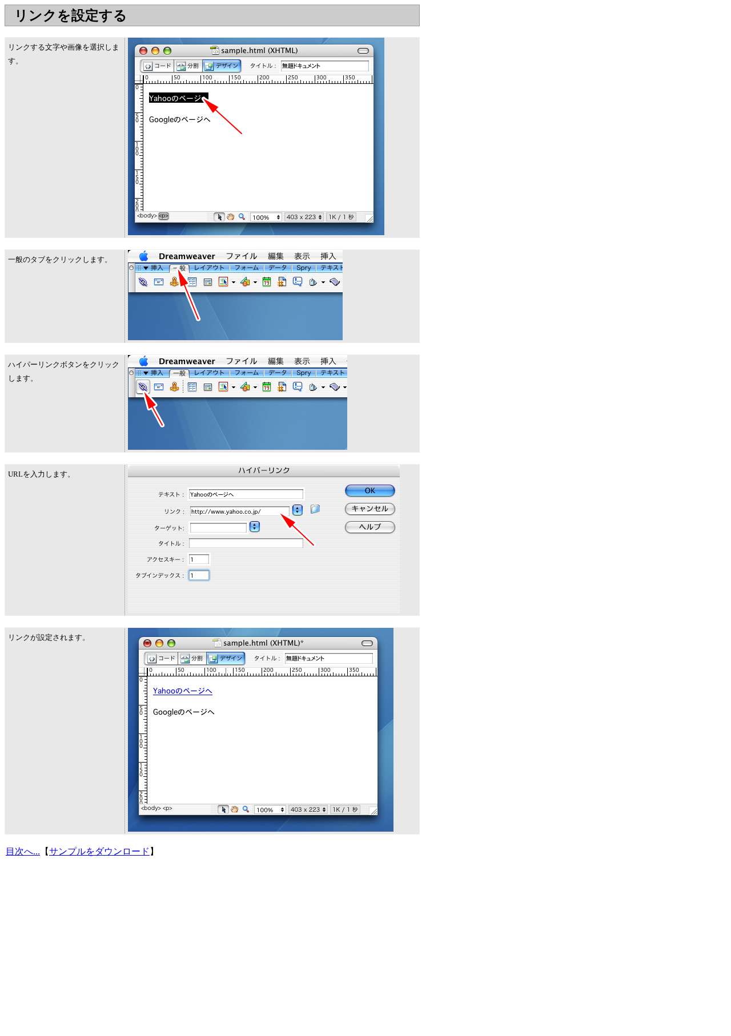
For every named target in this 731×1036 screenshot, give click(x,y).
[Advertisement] (212, 30)
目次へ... (23, 851)
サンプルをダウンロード (99, 851)
